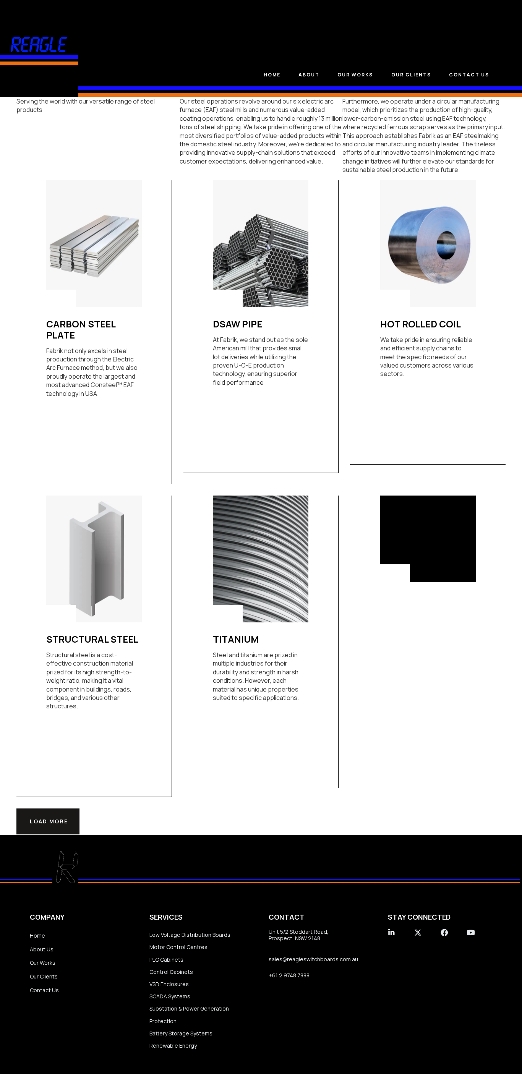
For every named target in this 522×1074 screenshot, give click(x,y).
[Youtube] (470, 932)
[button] (47, 821)
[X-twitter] (417, 932)
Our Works (42, 962)
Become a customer (414, 537)
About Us (41, 949)
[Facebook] (444, 932)
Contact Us (469, 74)
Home (272, 74)
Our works (355, 74)
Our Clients (44, 976)
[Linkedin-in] (391, 932)
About (308, 74)
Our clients (411, 74)
